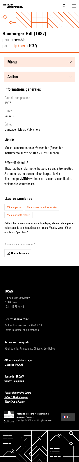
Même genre (14, 207)
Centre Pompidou (14, 381)
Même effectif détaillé (18, 215)
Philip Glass (17, 45)
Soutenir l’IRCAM (14, 376)
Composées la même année (42, 207)
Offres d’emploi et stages (18, 360)
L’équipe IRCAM (13, 365)
